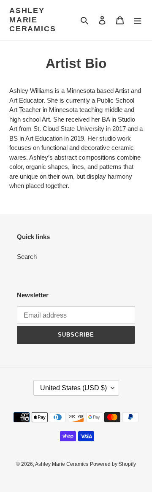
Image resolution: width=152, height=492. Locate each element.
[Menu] (138, 20)
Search (27, 256)
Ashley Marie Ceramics (32, 19)
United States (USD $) (73, 387)
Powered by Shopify (113, 464)
